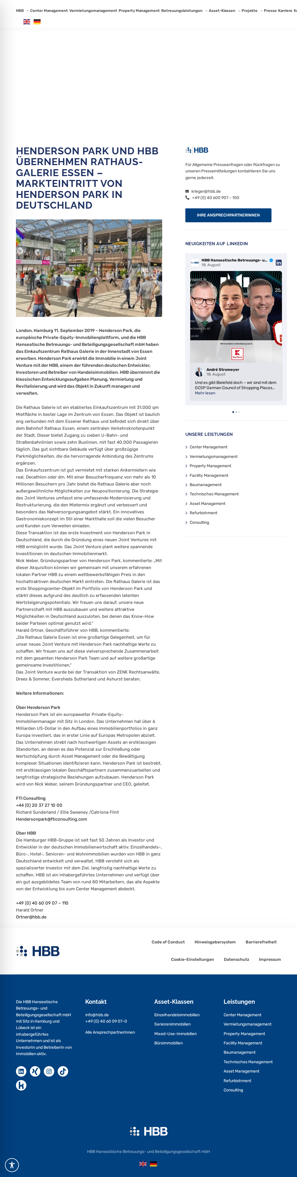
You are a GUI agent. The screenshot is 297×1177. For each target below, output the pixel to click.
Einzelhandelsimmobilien (177, 1014)
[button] (228, 215)
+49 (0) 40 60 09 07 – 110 (42, 903)
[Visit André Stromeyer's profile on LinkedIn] (199, 372)
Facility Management (209, 475)
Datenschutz (236, 960)
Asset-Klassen (222, 10)
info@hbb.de (97, 1014)
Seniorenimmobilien (172, 1024)
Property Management (139, 10)
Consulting (199, 522)
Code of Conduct (168, 942)
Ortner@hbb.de (31, 917)
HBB (20, 10)
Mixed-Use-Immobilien (175, 1033)
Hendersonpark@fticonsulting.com (51, 819)
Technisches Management (214, 494)
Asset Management (207, 503)
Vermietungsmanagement (93, 10)
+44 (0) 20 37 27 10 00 (39, 805)
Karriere (285, 10)
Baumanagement (206, 484)
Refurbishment (203, 512)
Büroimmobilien (168, 1043)
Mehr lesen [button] (205, 393)
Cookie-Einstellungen (192, 960)
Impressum (270, 960)
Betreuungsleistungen (181, 10)
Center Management (49, 10)
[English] (27, 21)
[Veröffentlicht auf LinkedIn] (278, 262)
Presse (270, 10)
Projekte (250, 10)
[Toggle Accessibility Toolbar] (11, 1165)
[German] (37, 21)
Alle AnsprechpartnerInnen (110, 1032)
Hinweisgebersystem (215, 942)
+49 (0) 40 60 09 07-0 (106, 1021)
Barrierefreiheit (261, 942)
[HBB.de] (148, 1131)
